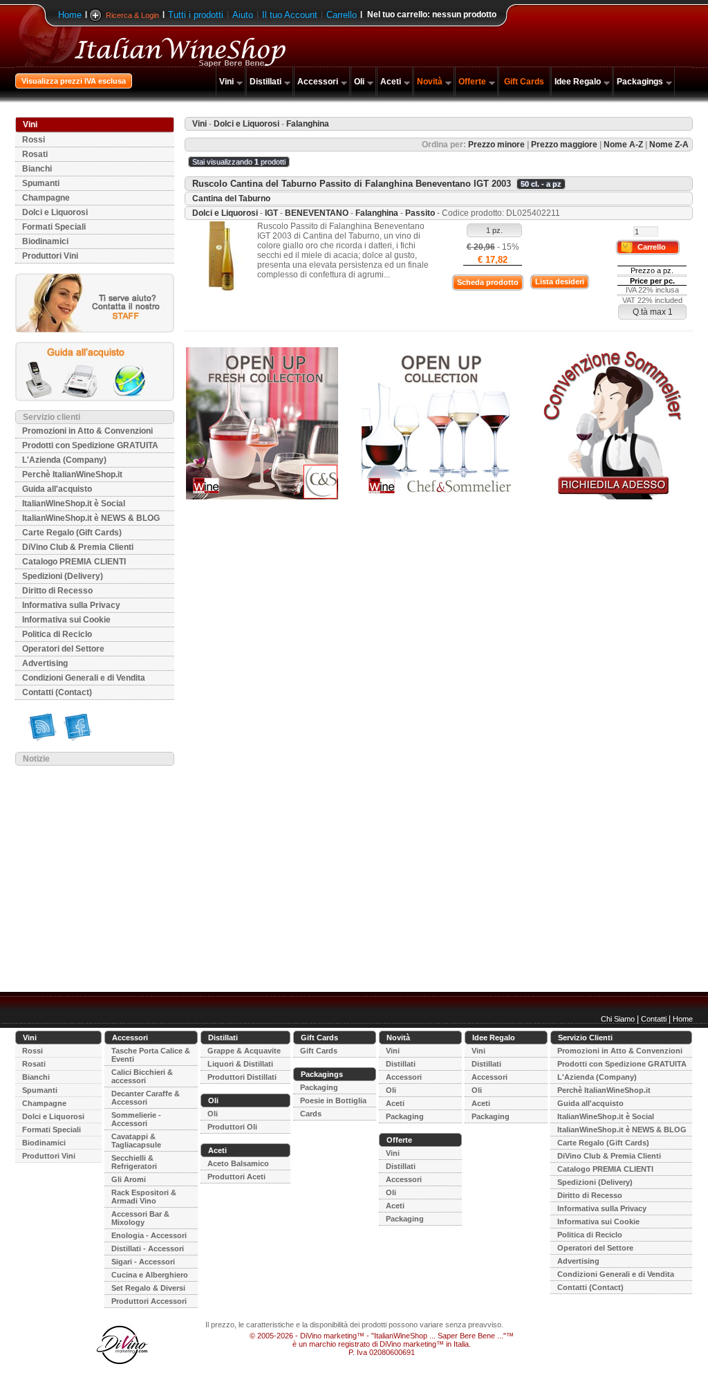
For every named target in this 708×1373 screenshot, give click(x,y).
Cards (311, 1113)
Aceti (390, 81)
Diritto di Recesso (57, 591)
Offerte (472, 81)
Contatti (654, 1019)
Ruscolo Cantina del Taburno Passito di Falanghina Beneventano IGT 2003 (351, 183)
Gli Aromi (128, 1179)
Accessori (317, 81)
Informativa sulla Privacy (71, 605)
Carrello (341, 15)
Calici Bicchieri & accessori (142, 1076)
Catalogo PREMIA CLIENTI (74, 561)
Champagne (46, 198)
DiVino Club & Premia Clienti (77, 547)
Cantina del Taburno (231, 198)
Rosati (35, 154)
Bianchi (37, 169)
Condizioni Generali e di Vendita (83, 678)
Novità (429, 81)
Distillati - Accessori (147, 1248)
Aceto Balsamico (238, 1163)
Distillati (265, 81)
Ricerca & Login (132, 15)
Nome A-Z (623, 144)
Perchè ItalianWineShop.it (72, 474)
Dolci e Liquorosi (55, 212)
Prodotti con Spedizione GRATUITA (90, 445)
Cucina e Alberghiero (149, 1275)
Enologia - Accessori (149, 1235)
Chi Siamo (618, 1019)
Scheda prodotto (488, 282)
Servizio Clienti (585, 1037)
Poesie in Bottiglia (333, 1100)
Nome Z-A (669, 144)
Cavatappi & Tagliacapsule (136, 1140)
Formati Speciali (54, 227)
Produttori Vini (50, 256)
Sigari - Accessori (143, 1261)
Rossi (33, 140)
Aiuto (242, 15)
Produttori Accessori (149, 1301)
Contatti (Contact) (57, 692)
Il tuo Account (289, 15)
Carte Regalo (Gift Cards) (72, 532)
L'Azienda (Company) (64, 460)
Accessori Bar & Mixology (140, 1218)
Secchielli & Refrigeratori (134, 1162)
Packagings (640, 81)
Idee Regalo (578, 81)
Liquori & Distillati (240, 1064)
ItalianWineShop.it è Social (73, 503)
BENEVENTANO (316, 213)
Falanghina (376, 213)
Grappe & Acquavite (244, 1051)
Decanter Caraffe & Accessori (145, 1097)
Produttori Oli (232, 1127)
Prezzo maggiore (564, 144)
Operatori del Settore (63, 649)
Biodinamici (45, 241)
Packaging (319, 1087)
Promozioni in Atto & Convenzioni (87, 431)
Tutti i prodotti (195, 15)
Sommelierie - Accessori (136, 1119)
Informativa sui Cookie (66, 620)
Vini (226, 81)
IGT (271, 213)
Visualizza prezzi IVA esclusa (73, 81)
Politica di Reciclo (57, 634)
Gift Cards (524, 81)
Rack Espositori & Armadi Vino (143, 1196)
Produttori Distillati (242, 1077)
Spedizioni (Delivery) (62, 576)
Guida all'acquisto (57, 489)
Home (70, 15)
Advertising (45, 663)
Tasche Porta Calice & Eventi (150, 1055)
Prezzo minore (496, 144)
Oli (359, 81)
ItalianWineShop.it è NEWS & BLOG (91, 518)
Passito (420, 213)
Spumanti (40, 183)
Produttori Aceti (236, 1176)
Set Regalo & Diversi (148, 1288)
